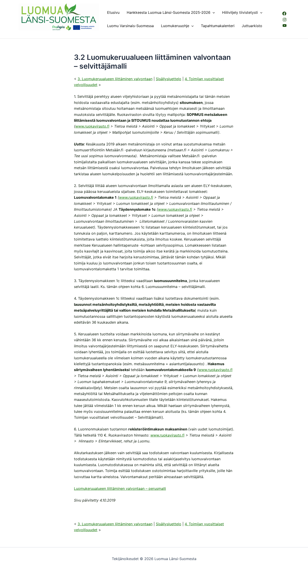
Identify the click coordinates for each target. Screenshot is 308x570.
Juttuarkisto (252, 25)
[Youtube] (285, 25)
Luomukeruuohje (175, 25)
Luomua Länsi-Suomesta (40, 32)
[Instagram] (285, 20)
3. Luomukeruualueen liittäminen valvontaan (115, 79)
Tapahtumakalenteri (217, 25)
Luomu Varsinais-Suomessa (130, 25)
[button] (212, 12)
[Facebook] (284, 14)
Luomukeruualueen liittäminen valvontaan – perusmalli (120, 488)
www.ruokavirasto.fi (92, 126)
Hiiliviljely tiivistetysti (240, 12)
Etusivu (113, 12)
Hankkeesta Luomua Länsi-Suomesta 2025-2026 (168, 12)
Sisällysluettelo (168, 79)
